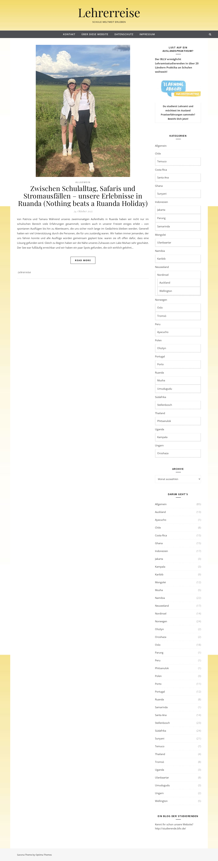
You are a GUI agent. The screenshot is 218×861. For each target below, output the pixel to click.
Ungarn (159, 445)
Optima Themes (44, 854)
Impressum (147, 34)
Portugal (160, 356)
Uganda (159, 429)
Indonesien (161, 202)
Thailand (160, 413)
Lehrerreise (109, 12)
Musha (161, 380)
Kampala (162, 437)
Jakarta (161, 209)
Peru (157, 324)
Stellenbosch (164, 404)
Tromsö (161, 316)
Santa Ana (163, 177)
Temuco (162, 161)
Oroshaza (162, 453)
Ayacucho (162, 332)
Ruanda (159, 372)
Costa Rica (161, 169)
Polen (158, 340)
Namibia (160, 250)
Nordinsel (163, 274)
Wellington (165, 291)
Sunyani (162, 193)
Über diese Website (94, 34)
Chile (158, 153)
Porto (160, 364)
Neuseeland (162, 267)
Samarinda (163, 226)
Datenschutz (123, 34)
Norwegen (161, 299)
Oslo (160, 307)
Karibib (161, 258)
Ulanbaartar (164, 242)
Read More (83, 260)
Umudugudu (164, 388)
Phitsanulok (164, 421)
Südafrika (160, 397)
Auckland (164, 282)
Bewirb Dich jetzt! (178, 118)
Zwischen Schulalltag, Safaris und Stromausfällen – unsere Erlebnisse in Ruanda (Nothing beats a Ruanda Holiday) (83, 196)
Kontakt (69, 34)
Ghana (159, 185)
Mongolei (160, 234)
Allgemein (82, 182)
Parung (161, 218)
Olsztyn (161, 348)
